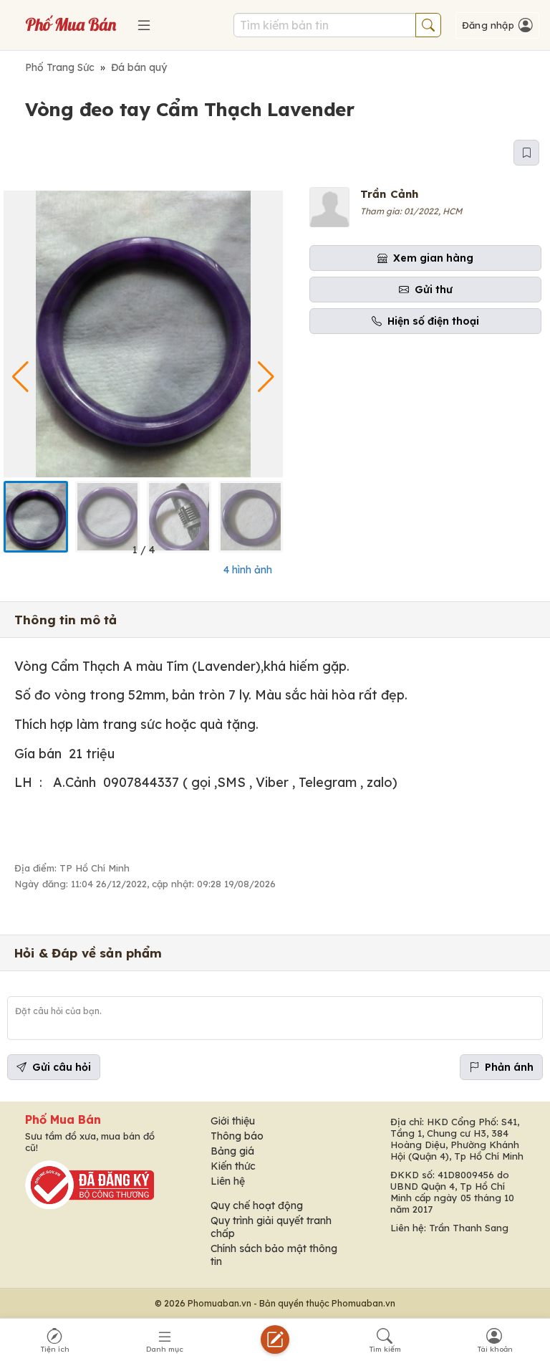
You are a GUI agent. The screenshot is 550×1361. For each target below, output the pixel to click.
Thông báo (237, 1136)
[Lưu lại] (526, 153)
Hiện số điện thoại (433, 321)
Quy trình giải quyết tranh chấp (271, 1227)
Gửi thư (434, 289)
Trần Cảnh (389, 194)
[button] (266, 377)
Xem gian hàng (433, 258)
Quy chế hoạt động (257, 1205)
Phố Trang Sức (60, 67)
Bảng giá (232, 1151)
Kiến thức (233, 1166)
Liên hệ (228, 1181)
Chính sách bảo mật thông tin (274, 1255)
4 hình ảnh (247, 569)
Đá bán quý (139, 67)
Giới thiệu (233, 1120)
